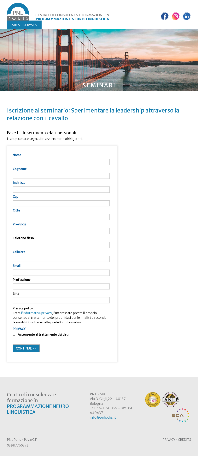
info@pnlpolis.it (103, 417)
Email (16, 266)
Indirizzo (19, 183)
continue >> (26, 348)
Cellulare (19, 252)
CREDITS (184, 439)
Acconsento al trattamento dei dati (43, 334)
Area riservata (24, 25)
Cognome (20, 169)
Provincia (19, 224)
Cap (15, 196)
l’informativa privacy (36, 313)
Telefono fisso (23, 238)
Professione (22, 280)
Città (16, 210)
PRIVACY (19, 329)
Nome (17, 155)
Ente (16, 293)
